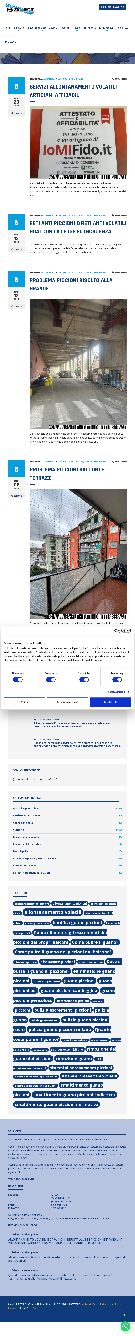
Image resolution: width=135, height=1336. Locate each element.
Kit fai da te (89, 27)
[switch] (51, 679)
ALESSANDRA (48, 79)
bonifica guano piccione (37, 923)
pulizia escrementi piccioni (62, 1010)
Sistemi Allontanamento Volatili (32, 872)
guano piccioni (79, 981)
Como (33, 1218)
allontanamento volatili (52, 912)
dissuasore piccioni (57, 961)
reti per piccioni (40, 1050)
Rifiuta (24, 702)
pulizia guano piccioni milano (60, 1029)
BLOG (77, 27)
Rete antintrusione (95, 215)
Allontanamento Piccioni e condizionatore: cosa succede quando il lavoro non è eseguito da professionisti (74, 724)
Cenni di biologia (23, 822)
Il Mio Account (107, 27)
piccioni (22, 1010)
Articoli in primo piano (70, 79)
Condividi (18, 113)
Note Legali (85, 1304)
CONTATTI (66, 27)
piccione (98, 1001)
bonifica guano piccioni (77, 922)
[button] (125, 1326)
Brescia (24, 1218)
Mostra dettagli (116, 691)
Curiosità (18, 829)
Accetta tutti (110, 702)
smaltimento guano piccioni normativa (56, 1104)
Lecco (54, 1218)
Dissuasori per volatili (26, 837)
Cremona (44, 1218)
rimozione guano (74, 1058)
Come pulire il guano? (95, 942)
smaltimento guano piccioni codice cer (74, 1094)
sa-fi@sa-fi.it (59, 1204)
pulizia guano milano (44, 1020)
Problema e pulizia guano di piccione (35, 858)
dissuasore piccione (26, 962)
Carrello (123, 27)
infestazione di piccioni (72, 1001)
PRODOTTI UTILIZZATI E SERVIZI (42, 27)
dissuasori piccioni (91, 962)
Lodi (61, 1218)
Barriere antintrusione (26, 815)
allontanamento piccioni (70, 903)
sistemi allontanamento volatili (89, 1076)
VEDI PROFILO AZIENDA (21, 1179)
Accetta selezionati (67, 702)
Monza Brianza (83, 1218)
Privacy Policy (99, 1304)
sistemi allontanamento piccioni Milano (36, 1076)
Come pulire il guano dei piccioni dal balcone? (63, 952)
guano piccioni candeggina (69, 990)
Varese (105, 1218)
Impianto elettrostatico (27, 844)
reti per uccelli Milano (67, 1049)
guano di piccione (46, 981)
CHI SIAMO (19, 27)
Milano (69, 1218)
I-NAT (34, 1308)
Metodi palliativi (22, 851)
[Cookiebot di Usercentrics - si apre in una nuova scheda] (116, 631)
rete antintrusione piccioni (75, 1040)
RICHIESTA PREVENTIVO (112, 6)
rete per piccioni (99, 1040)
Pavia (96, 1218)
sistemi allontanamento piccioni (81, 1067)
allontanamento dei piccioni (32, 903)
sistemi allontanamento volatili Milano (36, 1085)
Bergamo (13, 1218)
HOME (7, 27)
